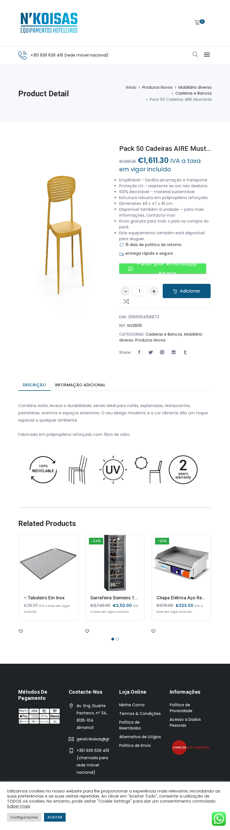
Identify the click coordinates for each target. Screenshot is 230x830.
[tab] (34, 385)
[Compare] (124, 301)
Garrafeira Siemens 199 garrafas (124, 597)
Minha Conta (131, 705)
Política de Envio (135, 745)
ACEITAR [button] (54, 817)
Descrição (34, 385)
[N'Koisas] (49, 23)
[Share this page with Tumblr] (185, 352)
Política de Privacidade (181, 708)
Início (131, 87)
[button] (139, 352)
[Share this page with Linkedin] (174, 352)
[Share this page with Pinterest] (162, 352)
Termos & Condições (140, 713)
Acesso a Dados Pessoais (185, 722)
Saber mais (18, 806)
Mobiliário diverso (195, 87)
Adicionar (190, 291)
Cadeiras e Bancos (193, 93)
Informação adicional (80, 385)
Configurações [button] (24, 817)
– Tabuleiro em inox (44, 597)
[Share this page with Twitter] (151, 352)
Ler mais (40, 567)
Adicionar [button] (107, 567)
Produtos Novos (157, 87)
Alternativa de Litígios (140, 737)
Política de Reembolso (130, 725)
